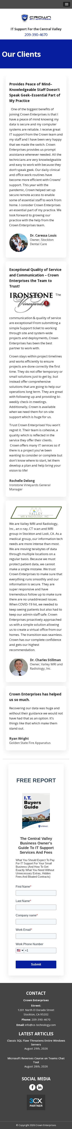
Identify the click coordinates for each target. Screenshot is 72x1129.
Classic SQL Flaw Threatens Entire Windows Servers (36, 1042)
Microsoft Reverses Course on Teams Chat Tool (36, 1060)
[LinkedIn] (39, 1087)
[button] (66, 4)
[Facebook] (32, 1087)
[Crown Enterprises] (36, 16)
